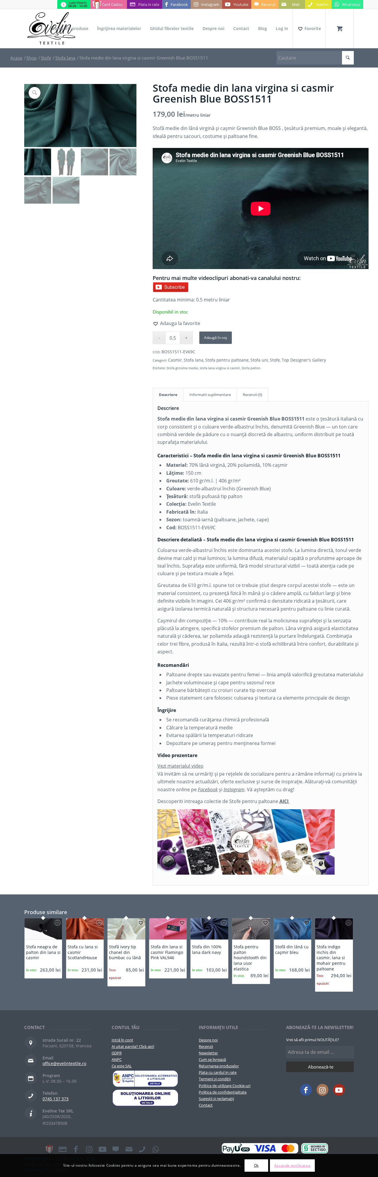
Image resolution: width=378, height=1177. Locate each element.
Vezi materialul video (180, 766)
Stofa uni (259, 360)
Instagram (234, 789)
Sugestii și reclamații (216, 1098)
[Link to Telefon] (142, 1149)
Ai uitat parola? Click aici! (133, 1046)
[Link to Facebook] (306, 1090)
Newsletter (208, 1053)
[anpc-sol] (145, 1097)
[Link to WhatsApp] (156, 1149)
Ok (256, 1165)
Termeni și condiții (215, 1079)
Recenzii (206, 1046)
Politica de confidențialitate (223, 1092)
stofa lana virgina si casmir (220, 368)
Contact (206, 1105)
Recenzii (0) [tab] (252, 394)
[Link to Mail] (129, 1149)
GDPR (117, 1053)
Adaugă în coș (215, 337)
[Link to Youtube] (339, 1090)
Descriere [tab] (168, 394)
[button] (176, 323)
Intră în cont (122, 1040)
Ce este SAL (122, 1066)
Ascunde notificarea (292, 1165)
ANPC (117, 1059)
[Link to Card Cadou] (49, 1149)
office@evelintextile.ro (64, 1063)
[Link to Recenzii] (116, 1149)
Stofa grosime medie (182, 368)
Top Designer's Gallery (304, 360)
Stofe (275, 360)
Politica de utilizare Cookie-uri (224, 1085)
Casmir (175, 360)
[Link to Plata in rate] (63, 1149)
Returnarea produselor (219, 1066)
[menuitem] (70, 28)
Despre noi (208, 1040)
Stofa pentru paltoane (227, 360)
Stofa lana (193, 360)
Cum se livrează (212, 1059)
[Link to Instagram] (322, 1090)
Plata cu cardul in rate (218, 1072)
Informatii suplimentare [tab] (210, 394)
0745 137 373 (56, 1099)
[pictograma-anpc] (145, 1078)
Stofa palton (251, 368)
